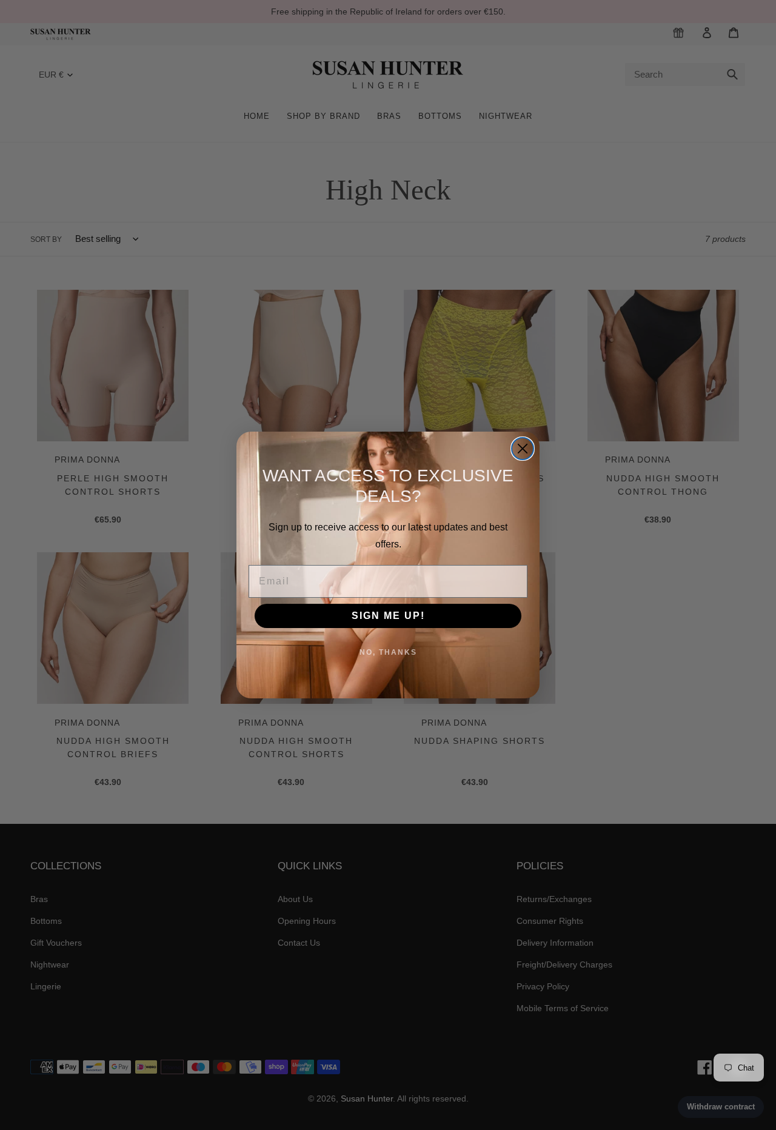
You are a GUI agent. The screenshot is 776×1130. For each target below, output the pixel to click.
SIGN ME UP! (388, 615)
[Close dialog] (523, 449)
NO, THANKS (388, 652)
